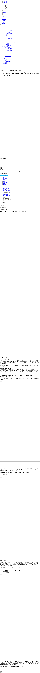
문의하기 (4, 179)
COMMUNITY (5, 242)
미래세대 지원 (10, 245)
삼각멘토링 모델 (10, 230)
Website (1, 169)
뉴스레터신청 (5, 177)
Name (1, 167)
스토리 (6, 261)
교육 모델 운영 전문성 (12, 235)
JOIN (3, 251)
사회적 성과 (7, 224)
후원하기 (4, 20)
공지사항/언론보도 (9, 264)
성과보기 (4, 19)
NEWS (4, 259)
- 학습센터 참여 (9, 257)
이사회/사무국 (10, 219)
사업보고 (7, 265)
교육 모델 (7, 229)
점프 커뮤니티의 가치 (9, 223)
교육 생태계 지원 (10, 246)
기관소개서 (4, 178)
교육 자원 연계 (8, 237)
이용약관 (4, 189)
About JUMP (5, 213)
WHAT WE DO (5, 227)
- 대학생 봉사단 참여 (10, 254)
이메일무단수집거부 (6, 190)
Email (1, 168)
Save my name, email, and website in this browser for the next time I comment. (14, 171)
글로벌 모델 (9, 234)
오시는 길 (7, 226)
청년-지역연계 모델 (11, 232)
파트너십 (9, 221)
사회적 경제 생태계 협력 (10, 249)
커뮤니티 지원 (8, 243)
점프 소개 (7, 215)
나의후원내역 (5, 267)
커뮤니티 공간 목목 (9, 248)
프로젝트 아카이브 (9, 240)
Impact (3, 22)
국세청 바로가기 (5, 194)
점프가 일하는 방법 (9, 218)
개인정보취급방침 (5, 188)
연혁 (6, 216)
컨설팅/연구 (7, 238)
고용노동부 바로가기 (6, 195)
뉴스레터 (7, 262)
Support (3, 23)
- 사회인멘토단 (8, 256)
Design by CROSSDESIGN (21, 211)
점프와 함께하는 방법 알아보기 (12, 253)
